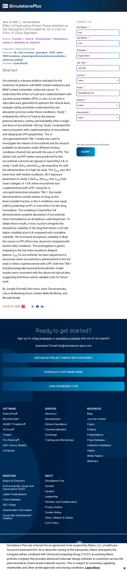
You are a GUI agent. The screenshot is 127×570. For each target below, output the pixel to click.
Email (80, 87)
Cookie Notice (53, 512)
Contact (49, 486)
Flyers (90, 424)
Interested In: (84, 112)
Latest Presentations (15, 494)
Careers (49, 491)
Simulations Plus (54, 480)
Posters (91, 429)
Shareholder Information (17, 510)
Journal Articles (96, 418)
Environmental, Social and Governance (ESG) (18, 487)
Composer (9, 450)
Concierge (51, 434)
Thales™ (7, 434)
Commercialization (55, 429)
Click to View (11, 306)
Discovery (51, 413)
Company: (82, 50)
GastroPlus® (10, 413)
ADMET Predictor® (14, 424)
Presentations (95, 434)
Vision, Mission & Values (59, 517)
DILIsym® (8, 429)
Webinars (92, 461)
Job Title (82, 63)
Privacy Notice (53, 507)
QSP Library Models (14, 445)
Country (81, 75)
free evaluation (43, 338)
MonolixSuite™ (11, 418)
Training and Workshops (59, 440)
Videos (91, 450)
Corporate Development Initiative (17, 517)
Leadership (51, 496)
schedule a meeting (68, 338)
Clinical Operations (56, 424)
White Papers (95, 455)
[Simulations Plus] (21, 5)
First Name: (83, 27)
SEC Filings (9, 504)
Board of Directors (14, 480)
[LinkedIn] (42, 306)
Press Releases (96, 440)
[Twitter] (33, 306)
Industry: (82, 100)
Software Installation (99, 445)
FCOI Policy (52, 522)
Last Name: (83, 38)
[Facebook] (37, 306)
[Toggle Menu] (120, 6)
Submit (85, 151)
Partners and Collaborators (61, 501)
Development (53, 418)
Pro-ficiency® (11, 440)
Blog (89, 413)
